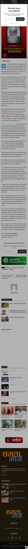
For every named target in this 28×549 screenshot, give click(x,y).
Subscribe (20, 19)
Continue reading (14, 23)
